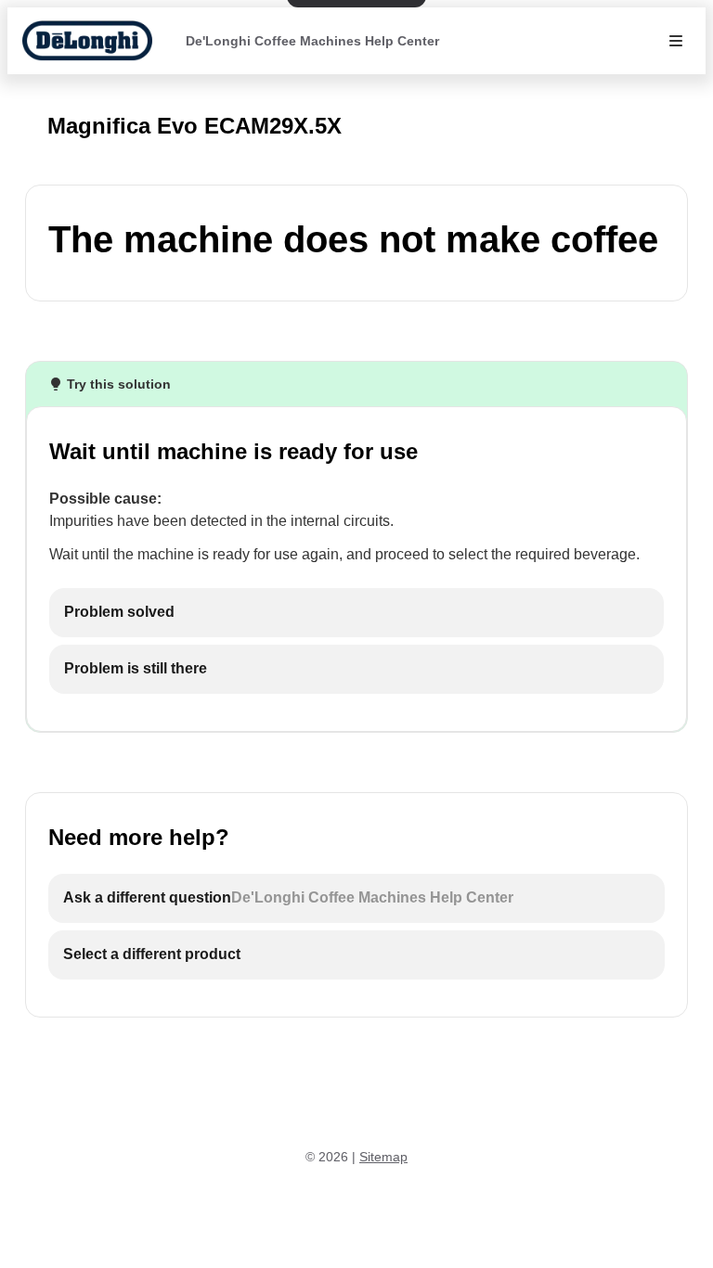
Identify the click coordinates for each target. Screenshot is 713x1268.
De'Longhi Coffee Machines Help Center (312, 40)
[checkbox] (356, 612)
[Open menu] (676, 41)
